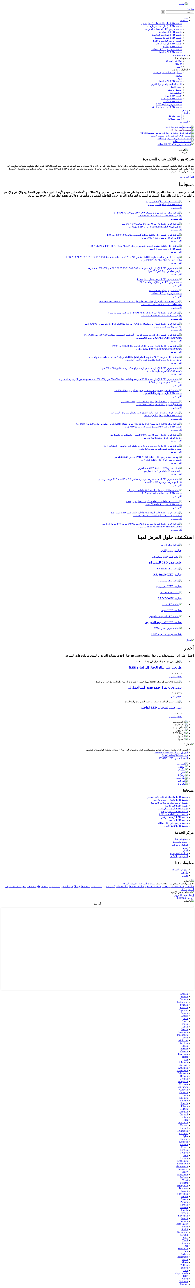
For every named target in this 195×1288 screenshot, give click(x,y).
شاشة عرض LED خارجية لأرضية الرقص (81, 886)
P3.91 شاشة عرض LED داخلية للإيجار (163, 437)
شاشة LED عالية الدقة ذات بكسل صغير (161, 23)
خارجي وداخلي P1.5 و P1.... (168, 326)
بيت (186, 17)
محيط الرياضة (174, 90)
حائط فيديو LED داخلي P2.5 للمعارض (163, 471)
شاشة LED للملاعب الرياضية (167, 35)
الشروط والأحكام (179, 856)
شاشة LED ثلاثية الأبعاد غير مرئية (165, 204)
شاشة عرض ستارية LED (169, 104)
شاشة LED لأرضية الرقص (168, 43)
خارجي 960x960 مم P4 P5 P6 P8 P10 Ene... (160, 215)
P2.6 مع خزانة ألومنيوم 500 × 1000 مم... (162, 237)
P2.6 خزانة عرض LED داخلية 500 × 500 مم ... (159, 404)
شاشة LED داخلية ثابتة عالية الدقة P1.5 (162, 493)
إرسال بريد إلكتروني (184, 895)
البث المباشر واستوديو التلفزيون (166, 84)
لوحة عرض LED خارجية (157, 886)
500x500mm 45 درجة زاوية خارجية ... (163, 371)
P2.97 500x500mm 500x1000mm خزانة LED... (159, 349)
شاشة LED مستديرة (171, 98)
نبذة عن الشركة (174, 61)
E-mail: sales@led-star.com (175, 755)
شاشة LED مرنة (173, 95)
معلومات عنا (181, 839)
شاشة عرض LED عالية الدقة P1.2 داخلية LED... (157, 515)
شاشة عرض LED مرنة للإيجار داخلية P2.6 (161, 282)
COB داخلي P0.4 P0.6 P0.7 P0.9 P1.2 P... (161, 304)
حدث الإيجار (176, 87)
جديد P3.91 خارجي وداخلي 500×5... (164, 382)
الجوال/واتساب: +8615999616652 (171, 752)
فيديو (185, 110)
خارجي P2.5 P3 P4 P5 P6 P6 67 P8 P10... (161, 315)
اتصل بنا (184, 121)
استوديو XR (176, 92)
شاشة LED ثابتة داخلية (170, 32)
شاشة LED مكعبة (172, 101)
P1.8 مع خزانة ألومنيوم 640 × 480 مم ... (162, 482)
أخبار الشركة (175, 116)
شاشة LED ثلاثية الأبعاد (170, 52)
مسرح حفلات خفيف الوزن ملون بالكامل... (160, 449)
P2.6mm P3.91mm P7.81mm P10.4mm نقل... (160, 526)
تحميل (179, 66)
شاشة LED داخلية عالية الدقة (167, 107)
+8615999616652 (185, 898)
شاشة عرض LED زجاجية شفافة (43, 886)
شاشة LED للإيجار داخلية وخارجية (164, 26)
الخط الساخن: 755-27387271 (173, 758)
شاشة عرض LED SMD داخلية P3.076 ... (161, 460)
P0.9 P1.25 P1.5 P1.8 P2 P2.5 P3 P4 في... (161, 260)
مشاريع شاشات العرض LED (167, 72)
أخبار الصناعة (175, 118)
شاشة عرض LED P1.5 (182, 886)
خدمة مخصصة (180, 55)
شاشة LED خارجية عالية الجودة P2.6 (163, 415)
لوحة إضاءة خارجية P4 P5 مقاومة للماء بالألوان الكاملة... (153, 360)
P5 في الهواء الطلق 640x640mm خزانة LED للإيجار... (155, 226)
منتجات (184, 20)
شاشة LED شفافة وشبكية (168, 38)
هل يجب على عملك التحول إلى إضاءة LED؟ (155, 667)
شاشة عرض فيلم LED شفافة (166, 49)
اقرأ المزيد (176, 207)
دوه (180, 78)
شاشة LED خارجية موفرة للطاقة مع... (162, 393)
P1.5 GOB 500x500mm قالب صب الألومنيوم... (158, 337)
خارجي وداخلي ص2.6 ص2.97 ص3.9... (163, 271)
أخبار (185, 113)
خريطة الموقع (130, 883)
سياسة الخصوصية (179, 853)
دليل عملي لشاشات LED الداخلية (161, 707)
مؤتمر (179, 75)
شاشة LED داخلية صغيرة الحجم (165, 249)
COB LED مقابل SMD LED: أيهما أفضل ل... (154, 687)
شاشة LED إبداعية (172, 46)
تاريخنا (178, 64)
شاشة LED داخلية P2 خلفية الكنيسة (163, 504)
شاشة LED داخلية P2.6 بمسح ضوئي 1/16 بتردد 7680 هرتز (153, 426)
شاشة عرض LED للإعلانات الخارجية (163, 29)
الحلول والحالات (180, 845)
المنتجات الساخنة (147, 883)
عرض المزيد (175, 676)
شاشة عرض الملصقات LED (167, 40)
